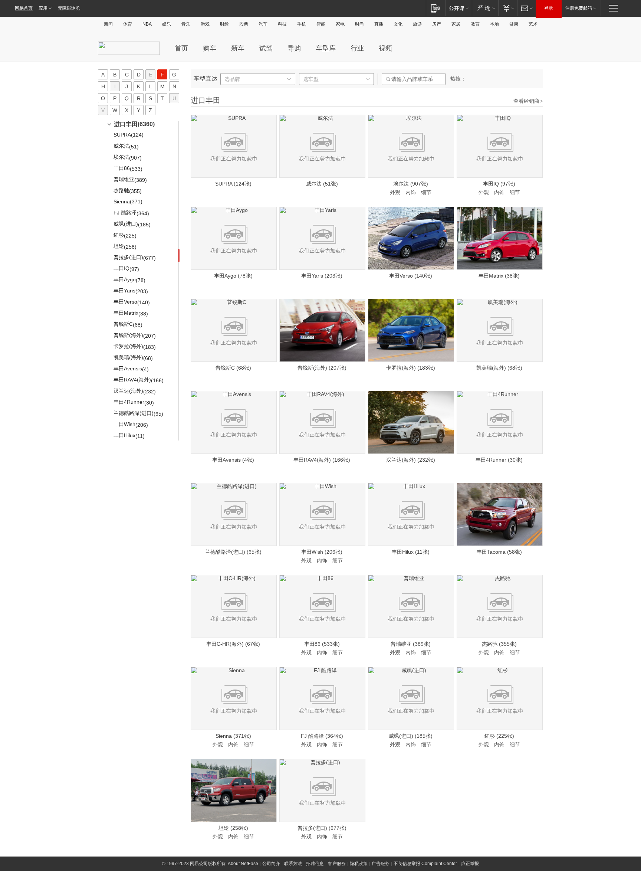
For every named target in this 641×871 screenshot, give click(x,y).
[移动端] (436, 8)
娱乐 (166, 24)
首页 (181, 48)
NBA (147, 24)
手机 (301, 24)
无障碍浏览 (69, 8)
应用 (43, 8)
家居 (455, 24)
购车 (209, 48)
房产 (436, 24)
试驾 (266, 48)
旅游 (417, 24)
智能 (320, 24)
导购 (294, 48)
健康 (513, 24)
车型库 (326, 48)
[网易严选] (485, 8)
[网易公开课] (459, 8)
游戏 (205, 24)
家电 (340, 24)
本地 (494, 24)
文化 (398, 24)
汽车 (263, 24)
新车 (237, 48)
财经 (224, 24)
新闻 (108, 24)
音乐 (185, 24)
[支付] (507, 8)
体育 (127, 24)
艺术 (533, 24)
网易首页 (24, 8)
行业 (357, 48)
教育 (475, 24)
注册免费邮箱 (578, 8)
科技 (282, 24)
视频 (385, 48)
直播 (378, 24)
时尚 (359, 24)
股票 (243, 24)
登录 (548, 8)
